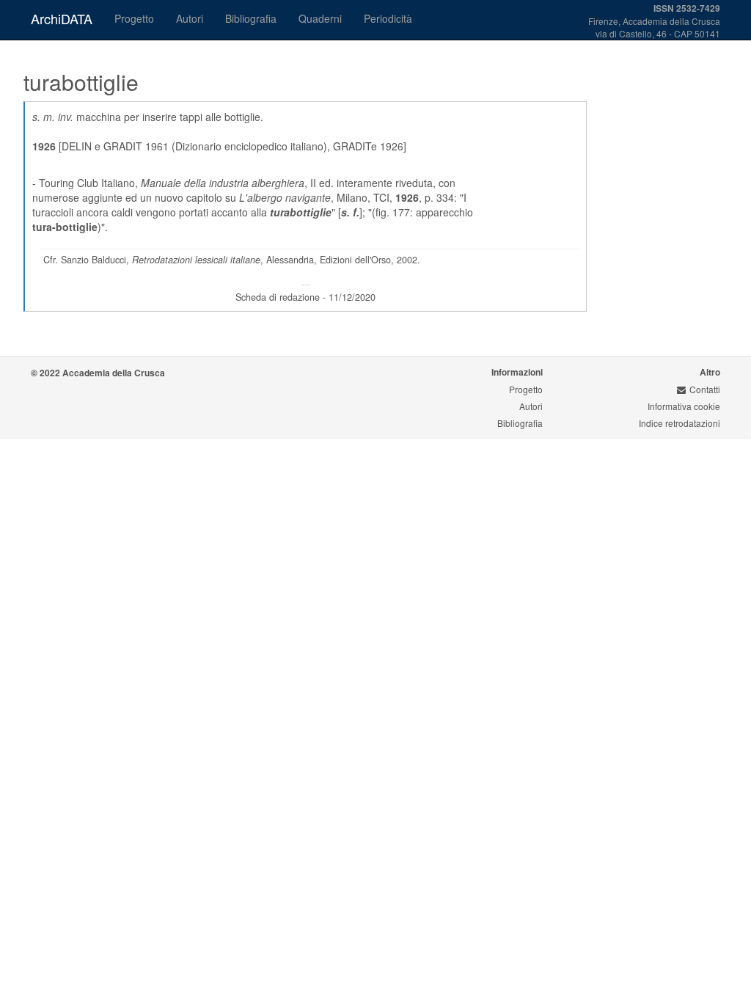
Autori (189, 18)
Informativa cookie (684, 406)
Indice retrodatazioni (679, 423)
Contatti (704, 389)
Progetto (134, 18)
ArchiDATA (61, 18)
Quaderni (320, 18)
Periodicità (388, 18)
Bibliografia (250, 18)
